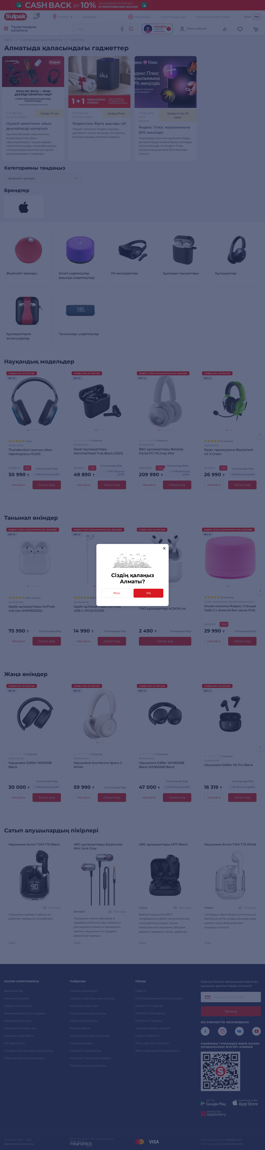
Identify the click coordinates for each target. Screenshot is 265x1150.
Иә (148, 593)
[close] (164, 548)
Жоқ (116, 593)
